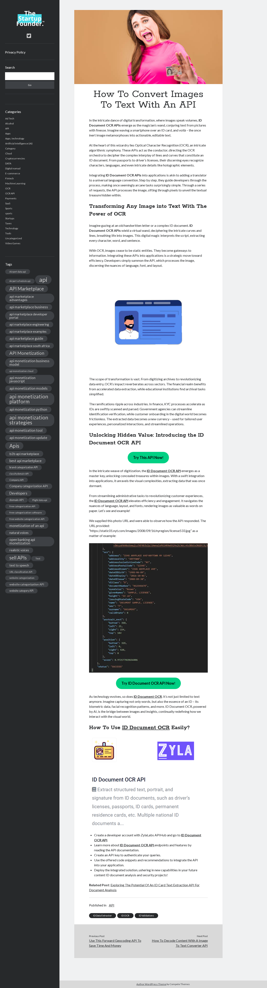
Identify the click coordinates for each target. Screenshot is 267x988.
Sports (8, 208)
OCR (7, 188)
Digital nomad (12, 168)
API (7, 128)
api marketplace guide (26, 338)
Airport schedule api (19, 281)
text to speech (19, 565)
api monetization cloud (21, 371)
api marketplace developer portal (28, 315)
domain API (16, 500)
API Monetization (26, 353)
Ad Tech (9, 118)
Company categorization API (28, 486)
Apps (8, 133)
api (43, 279)
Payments (10, 198)
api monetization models (28, 388)
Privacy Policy (15, 52)
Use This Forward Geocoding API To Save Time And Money (115, 942)
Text (37, 558)
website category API (21, 590)
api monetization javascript (22, 379)
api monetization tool (26, 430)
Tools (8, 233)
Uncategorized (13, 238)
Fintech (9, 178)
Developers (18, 493)
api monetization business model (29, 363)
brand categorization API (23, 467)
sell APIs (18, 557)
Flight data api (39, 500)
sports (8, 213)
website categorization (21, 577)
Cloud (8, 153)
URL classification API (20, 571)
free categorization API (22, 506)
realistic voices (19, 550)
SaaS (7, 203)
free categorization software (25, 512)
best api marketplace (25, 461)
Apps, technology (14, 138)
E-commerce (12, 173)
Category (10, 148)
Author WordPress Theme (151, 984)
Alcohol (9, 123)
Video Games (12, 243)
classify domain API (19, 473)
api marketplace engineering (29, 324)
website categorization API (26, 584)
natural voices (19, 532)
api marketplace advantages (21, 298)
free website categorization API (26, 519)
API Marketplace (26, 288)
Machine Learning (15, 183)
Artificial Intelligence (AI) (19, 143)
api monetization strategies (28, 419)
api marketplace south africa (29, 346)
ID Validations (146, 915)
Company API (16, 480)
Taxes (8, 223)
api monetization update (28, 437)
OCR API (10, 193)
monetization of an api (26, 525)
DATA (8, 163)
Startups (9, 218)
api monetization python (28, 409)
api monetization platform (28, 398)
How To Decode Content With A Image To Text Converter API (180, 942)
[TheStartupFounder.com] (29, 25)
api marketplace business (28, 307)
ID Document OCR (148, 696)
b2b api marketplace (24, 454)
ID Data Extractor (102, 915)
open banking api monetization (22, 541)
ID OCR (125, 915)
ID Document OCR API (164, 471)
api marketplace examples (28, 331)
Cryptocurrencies (15, 158)
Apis (14, 446)
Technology (11, 228)
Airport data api (17, 271)
